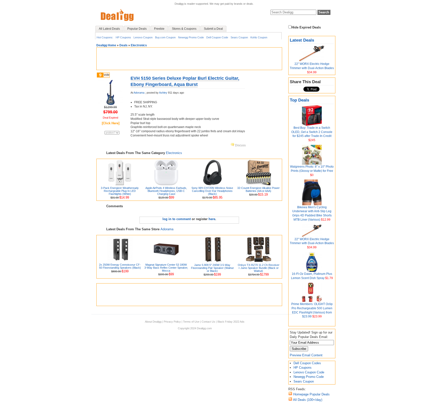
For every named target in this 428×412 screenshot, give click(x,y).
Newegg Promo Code (191, 37)
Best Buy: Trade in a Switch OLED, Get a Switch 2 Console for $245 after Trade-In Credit (311, 132)
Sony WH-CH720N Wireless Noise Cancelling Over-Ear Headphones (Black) (212, 190)
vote (106, 75)
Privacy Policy (172, 321)
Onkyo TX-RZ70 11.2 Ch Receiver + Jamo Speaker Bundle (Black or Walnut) (258, 267)
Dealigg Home (106, 45)
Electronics (139, 45)
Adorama (139, 92)
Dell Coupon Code (217, 37)
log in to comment (176, 219)
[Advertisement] (189, 59)
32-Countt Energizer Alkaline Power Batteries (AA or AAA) (258, 189)
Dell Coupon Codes (307, 363)
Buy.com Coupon (165, 37)
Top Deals (299, 100)
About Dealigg (153, 321)
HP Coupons (123, 37)
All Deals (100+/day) (307, 400)
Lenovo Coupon (143, 37)
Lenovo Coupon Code (309, 372)
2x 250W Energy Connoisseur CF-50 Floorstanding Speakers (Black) (120, 266)
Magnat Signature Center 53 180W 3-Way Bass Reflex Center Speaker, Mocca (166, 267)
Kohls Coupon (258, 37)
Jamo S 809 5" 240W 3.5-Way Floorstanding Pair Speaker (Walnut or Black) (212, 267)
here (212, 219)
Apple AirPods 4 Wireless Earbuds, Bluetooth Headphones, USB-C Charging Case (166, 190)
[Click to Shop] (110, 104)
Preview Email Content (306, 355)
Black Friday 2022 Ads (230, 321)
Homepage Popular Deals (311, 394)
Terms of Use (191, 321)
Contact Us (208, 321)
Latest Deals (302, 40)
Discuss (240, 145)
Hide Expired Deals (306, 27)
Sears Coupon (239, 37)
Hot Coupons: (105, 37)
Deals (123, 45)
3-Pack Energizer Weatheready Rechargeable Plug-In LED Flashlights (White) (120, 190)
